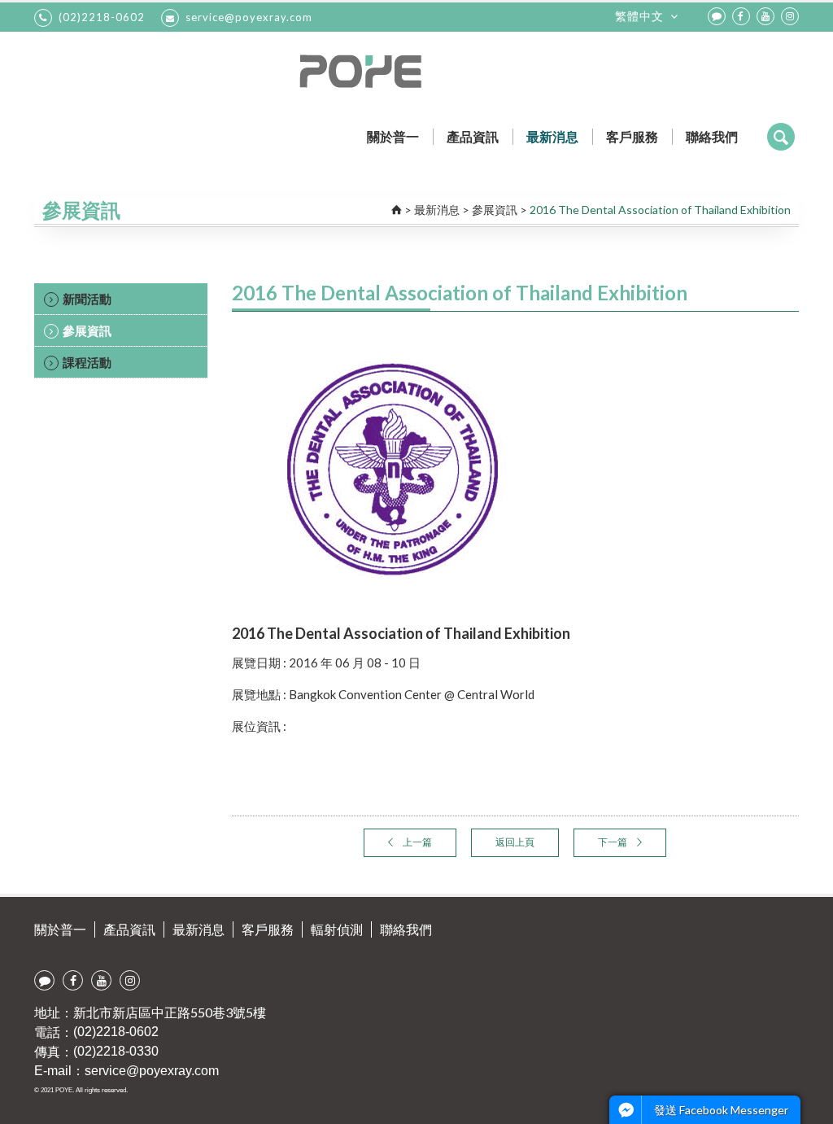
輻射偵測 (337, 929)
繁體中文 (639, 16)
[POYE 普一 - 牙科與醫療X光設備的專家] (417, 70)
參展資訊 (494, 209)
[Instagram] (790, 16)
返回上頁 (514, 842)
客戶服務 (632, 136)
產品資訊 (473, 136)
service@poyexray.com (248, 17)
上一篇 (416, 842)
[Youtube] (765, 16)
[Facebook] (741, 16)
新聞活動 (87, 298)
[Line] (717, 16)
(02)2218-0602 (102, 17)
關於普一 (393, 136)
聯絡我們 (712, 136)
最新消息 (552, 136)
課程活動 (87, 362)
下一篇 (613, 842)
